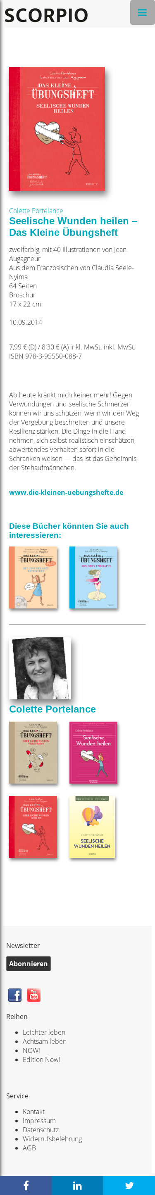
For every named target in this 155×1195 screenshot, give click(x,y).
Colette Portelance (36, 210)
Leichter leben (44, 1032)
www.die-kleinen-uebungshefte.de (66, 492)
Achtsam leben (45, 1041)
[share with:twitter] (129, 1185)
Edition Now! (41, 1059)
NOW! (31, 1050)
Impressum (39, 1120)
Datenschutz (41, 1129)
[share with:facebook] (26, 1185)
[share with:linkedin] (77, 1185)
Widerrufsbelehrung (52, 1138)
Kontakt (34, 1111)
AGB (29, 1147)
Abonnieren (28, 963)
